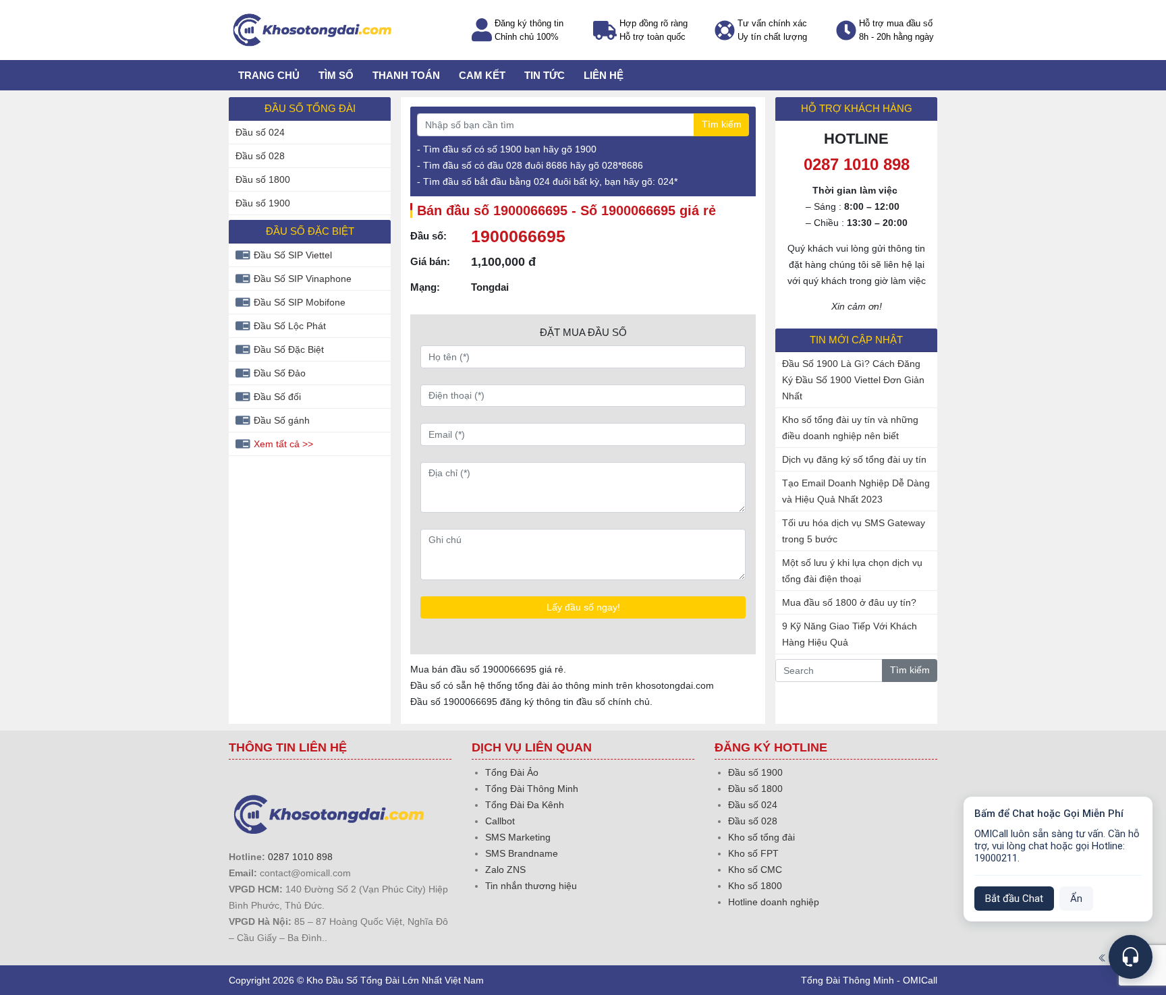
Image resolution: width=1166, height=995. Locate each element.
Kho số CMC (755, 869)
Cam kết (482, 75)
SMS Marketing (518, 837)
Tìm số (336, 75)
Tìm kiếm (722, 124)
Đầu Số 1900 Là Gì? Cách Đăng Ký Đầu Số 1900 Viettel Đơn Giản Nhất (853, 379)
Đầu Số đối (277, 396)
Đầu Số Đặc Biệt (289, 349)
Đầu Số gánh (282, 420)
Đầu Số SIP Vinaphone (303, 278)
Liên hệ (603, 75)
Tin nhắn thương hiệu (531, 885)
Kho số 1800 (755, 885)
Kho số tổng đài (761, 837)
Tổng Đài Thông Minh (531, 788)
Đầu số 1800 (262, 179)
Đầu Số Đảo (280, 373)
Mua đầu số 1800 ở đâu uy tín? (849, 602)
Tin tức (544, 75)
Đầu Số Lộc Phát (290, 325)
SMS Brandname (521, 853)
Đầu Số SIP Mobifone (299, 302)
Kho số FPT (753, 853)
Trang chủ (269, 75)
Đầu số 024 (260, 132)
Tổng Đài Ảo (511, 772)
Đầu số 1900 (262, 203)
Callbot (500, 821)
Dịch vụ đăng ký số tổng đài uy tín (854, 459)
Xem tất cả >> (283, 443)
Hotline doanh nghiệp (773, 902)
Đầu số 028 (260, 155)
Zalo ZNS (505, 869)
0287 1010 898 (300, 856)
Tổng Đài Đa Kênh (524, 804)
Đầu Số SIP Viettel (293, 255)
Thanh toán (406, 75)
